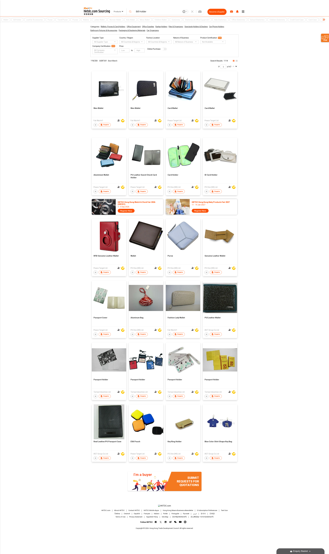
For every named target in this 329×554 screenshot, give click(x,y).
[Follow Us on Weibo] (170, 522)
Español (137, 514)
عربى (195, 514)
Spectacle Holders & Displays (196, 27)
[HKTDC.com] (164, 506)
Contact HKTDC (134, 510)
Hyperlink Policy (152, 517)
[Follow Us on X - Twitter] (160, 522)
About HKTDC (119, 510)
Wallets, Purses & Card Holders (113, 27)
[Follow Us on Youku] (185, 522)
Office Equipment (134, 27)
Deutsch (127, 514)
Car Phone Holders (216, 27)
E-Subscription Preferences (207, 510)
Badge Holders (161, 27)
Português (175, 514)
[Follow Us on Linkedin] (165, 522)
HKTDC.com (105, 510)
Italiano (156, 514)
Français (147, 514)
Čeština (117, 514)
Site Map (165, 517)
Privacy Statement (135, 517)
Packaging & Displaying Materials (132, 30)
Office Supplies (148, 27)
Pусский (186, 514)
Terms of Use (120, 517)
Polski (165, 514)
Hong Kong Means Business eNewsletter (178, 510)
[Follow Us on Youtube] (180, 522)
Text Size (224, 510)
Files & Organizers (176, 27)
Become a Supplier (217, 12)
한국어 (203, 514)
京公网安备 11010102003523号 (202, 517)
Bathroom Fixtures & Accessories (103, 30)
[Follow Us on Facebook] (156, 522)
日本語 (212, 514)
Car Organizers (153, 30)
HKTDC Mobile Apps (151, 510)
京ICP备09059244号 (179, 517)
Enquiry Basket (300, 551)
